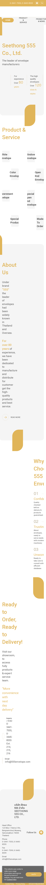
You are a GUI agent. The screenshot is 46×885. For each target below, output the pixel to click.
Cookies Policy (11, 879)
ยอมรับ (33, 874)
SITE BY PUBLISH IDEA (36, 884)
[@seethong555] (37, 3)
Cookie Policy (9, 884)
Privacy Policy (20, 884)
